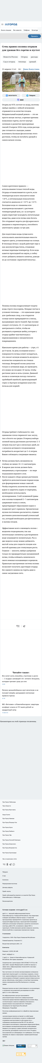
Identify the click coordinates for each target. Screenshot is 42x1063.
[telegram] (25, 626)
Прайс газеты (6, 891)
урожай (32, 61)
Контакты (5, 880)
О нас (4, 876)
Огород (24, 57)
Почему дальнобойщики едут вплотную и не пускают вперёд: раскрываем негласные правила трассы (20, 694)
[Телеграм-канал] (31, 95)
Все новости (17, 30)
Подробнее (13, 1008)
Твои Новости (6, 806)
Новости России (10, 57)
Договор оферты (7, 887)
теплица (22, 61)
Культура (35, 30)
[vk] (18, 626)
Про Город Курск (7, 827)
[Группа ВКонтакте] (11, 95)
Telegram (5, 872)
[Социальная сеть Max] (21, 99)
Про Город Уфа (7, 835)
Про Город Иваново (8, 818)
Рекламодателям (7, 901)
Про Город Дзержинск (9, 844)
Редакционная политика (9, 883)
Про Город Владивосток (9, 848)
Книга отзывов (6, 30)
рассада (34, 57)
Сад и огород (9, 61)
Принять (34, 36)
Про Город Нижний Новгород (11, 840)
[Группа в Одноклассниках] (7, 864)
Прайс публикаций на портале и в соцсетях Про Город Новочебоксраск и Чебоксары (18, 896)
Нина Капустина (31, 69)
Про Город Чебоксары (9, 802)
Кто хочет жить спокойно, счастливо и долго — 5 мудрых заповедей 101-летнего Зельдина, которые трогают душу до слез (21, 680)
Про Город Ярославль (9, 809)
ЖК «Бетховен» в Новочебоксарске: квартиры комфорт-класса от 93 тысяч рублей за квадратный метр (20, 708)
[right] (40, 30)
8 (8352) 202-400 (13, 951)
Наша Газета (6, 814)
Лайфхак (27, 30)
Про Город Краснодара (9, 852)
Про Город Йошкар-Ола (9, 822)
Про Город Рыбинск (8, 831)
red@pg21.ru (10, 954)
